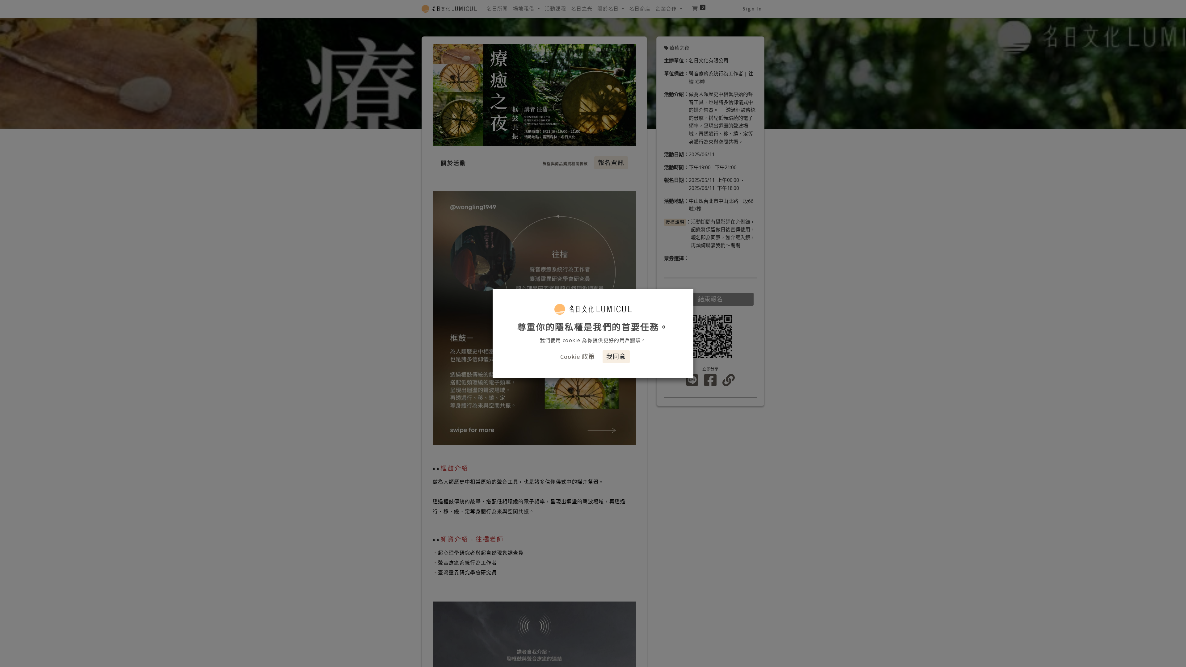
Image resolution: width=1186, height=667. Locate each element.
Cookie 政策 (577, 356)
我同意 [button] (616, 356)
